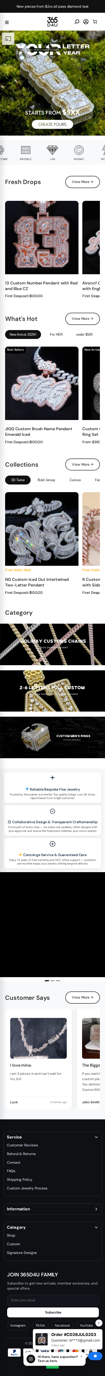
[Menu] (7, 22)
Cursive (75, 480)
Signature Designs (22, 1252)
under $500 (84, 334)
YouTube (86, 1325)
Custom (13, 1244)
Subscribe (53, 1312)
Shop (11, 1235)
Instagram (18, 1325)
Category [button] (16, 1227)
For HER (56, 334)
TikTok (40, 1325)
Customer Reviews (22, 1145)
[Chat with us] (95, 1356)
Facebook (62, 1325)
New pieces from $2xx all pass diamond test (53, 6)
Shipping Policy (19, 1179)
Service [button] (14, 1137)
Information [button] (18, 1209)
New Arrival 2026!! (23, 334)
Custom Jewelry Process (27, 1188)
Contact (13, 1162)
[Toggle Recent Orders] (98, 1323)
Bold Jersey (46, 480)
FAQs (11, 1171)
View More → (82, 181)
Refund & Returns (21, 1153)
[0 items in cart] (95, 22)
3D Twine (18, 480)
